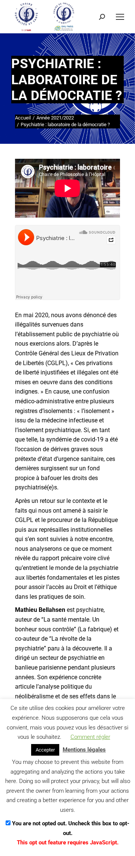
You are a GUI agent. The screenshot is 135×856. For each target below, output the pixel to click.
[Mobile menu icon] (120, 16)
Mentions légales (84, 749)
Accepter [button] (45, 750)
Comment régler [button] (90, 737)
